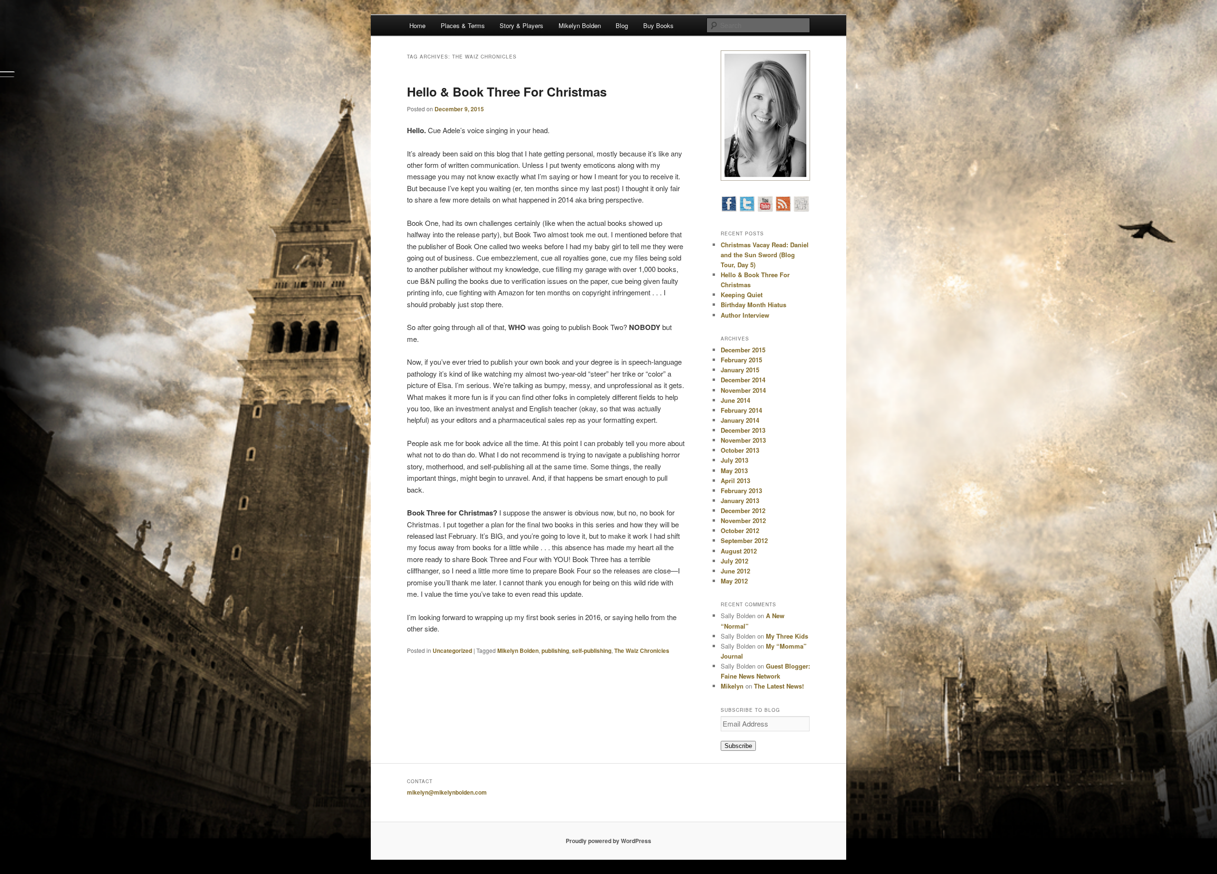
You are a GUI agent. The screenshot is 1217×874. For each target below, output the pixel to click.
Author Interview (745, 315)
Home (417, 25)
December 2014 (743, 379)
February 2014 (741, 410)
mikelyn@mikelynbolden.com (447, 792)
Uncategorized (452, 650)
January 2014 (740, 420)
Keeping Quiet (742, 294)
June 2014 (735, 400)
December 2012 (743, 510)
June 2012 (735, 570)
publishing (555, 650)
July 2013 (734, 460)
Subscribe (738, 745)
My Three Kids (787, 636)
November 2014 (743, 390)
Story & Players (521, 25)
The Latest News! (779, 685)
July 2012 (734, 560)
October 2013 (740, 450)
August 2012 (739, 550)
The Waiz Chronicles (641, 650)
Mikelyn (732, 685)
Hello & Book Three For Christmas (507, 91)
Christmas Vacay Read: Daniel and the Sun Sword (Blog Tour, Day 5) (765, 254)
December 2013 (743, 430)
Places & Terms (463, 25)
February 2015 (741, 359)
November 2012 (743, 520)
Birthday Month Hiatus (753, 304)
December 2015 (743, 349)
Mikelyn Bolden (580, 25)
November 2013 (743, 440)
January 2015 (740, 369)
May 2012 (734, 580)
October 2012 (740, 530)
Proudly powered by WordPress (608, 840)
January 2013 (740, 500)
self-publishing (591, 650)
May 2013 (734, 470)
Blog (622, 25)
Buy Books (658, 25)
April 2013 (735, 480)
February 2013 (741, 490)
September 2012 (744, 540)
